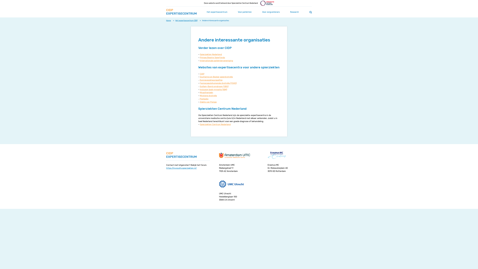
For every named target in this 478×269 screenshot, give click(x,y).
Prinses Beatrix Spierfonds (212, 57)
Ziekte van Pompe (208, 102)
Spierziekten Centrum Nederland (215, 124)
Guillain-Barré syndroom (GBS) (214, 86)
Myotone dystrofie (208, 96)
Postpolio (204, 99)
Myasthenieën (206, 92)
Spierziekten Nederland (211, 54)
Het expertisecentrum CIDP (186, 21)
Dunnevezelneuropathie (211, 80)
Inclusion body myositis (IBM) (213, 89)
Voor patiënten (245, 12)
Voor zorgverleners (271, 12)
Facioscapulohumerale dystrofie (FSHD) (218, 83)
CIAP (202, 74)
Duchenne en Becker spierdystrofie (216, 77)
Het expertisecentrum (217, 12)
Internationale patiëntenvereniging (216, 61)
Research (294, 12)
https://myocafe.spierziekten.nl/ (181, 168)
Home (168, 21)
